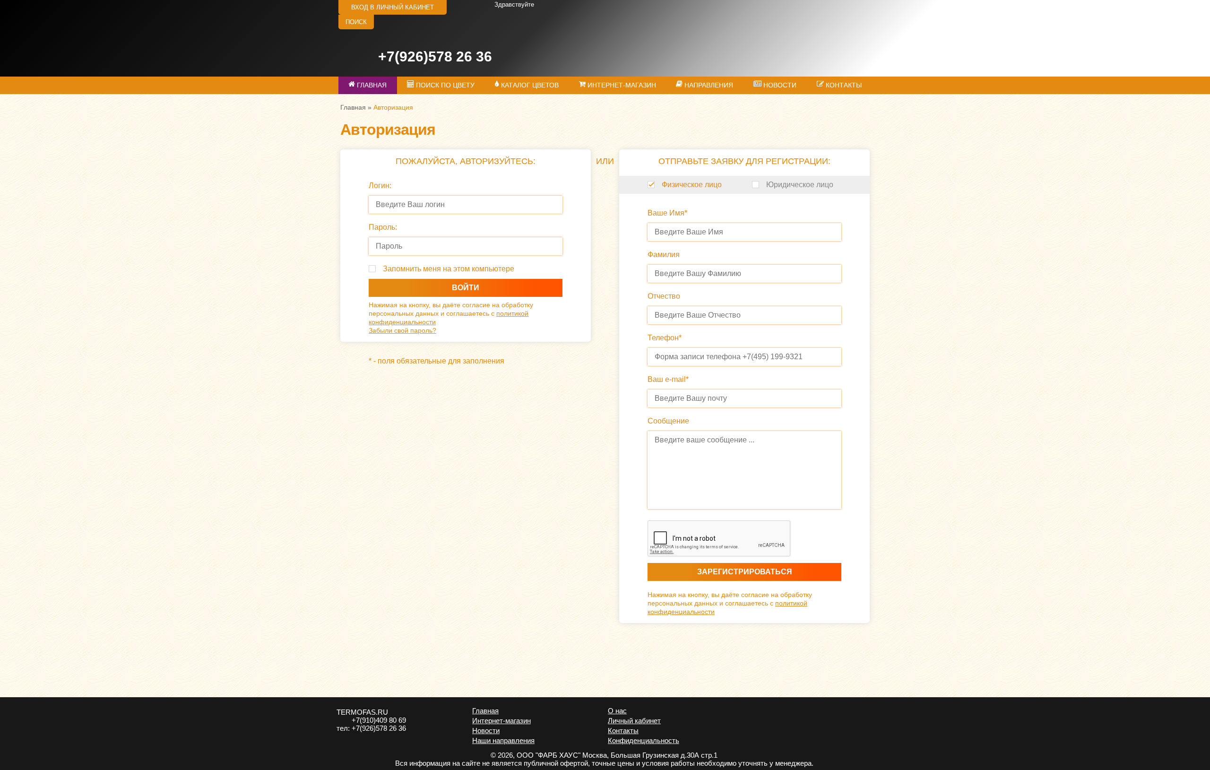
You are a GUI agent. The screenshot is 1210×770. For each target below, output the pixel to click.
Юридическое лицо (799, 185)
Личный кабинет (634, 721)
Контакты (623, 731)
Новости (486, 731)
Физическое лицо (692, 185)
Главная (353, 107)
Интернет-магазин (501, 721)
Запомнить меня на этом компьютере (448, 269)
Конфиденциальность (643, 740)
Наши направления (503, 740)
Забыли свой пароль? (402, 330)
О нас (617, 711)
